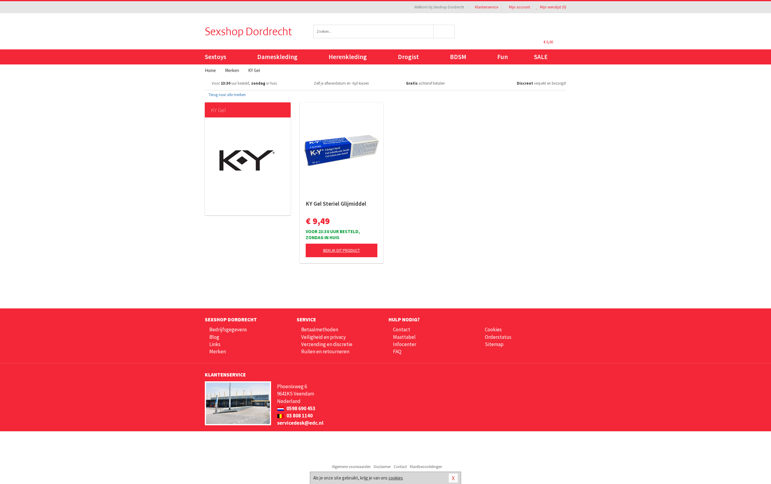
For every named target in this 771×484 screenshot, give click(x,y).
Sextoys (215, 57)
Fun (502, 57)
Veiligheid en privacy (323, 337)
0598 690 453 (300, 408)
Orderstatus (498, 337)
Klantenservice (486, 7)
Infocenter (404, 344)
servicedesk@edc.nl (300, 423)
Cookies (493, 329)
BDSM (458, 57)
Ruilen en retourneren (325, 351)
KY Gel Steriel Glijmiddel (336, 203)
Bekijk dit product (341, 250)
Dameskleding (277, 57)
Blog (214, 337)
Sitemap (494, 344)
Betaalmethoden (319, 329)
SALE (541, 57)
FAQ (397, 351)
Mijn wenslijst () (552, 7)
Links (214, 344)
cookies (396, 478)
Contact (401, 329)
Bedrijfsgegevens (228, 329)
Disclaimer (382, 466)
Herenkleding (348, 57)
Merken (217, 351)
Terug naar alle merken (227, 94)
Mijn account (519, 7)
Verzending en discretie (326, 344)
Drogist (408, 57)
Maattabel (404, 337)
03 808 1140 (299, 415)
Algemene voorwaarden (351, 466)
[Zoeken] (444, 31)
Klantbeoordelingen (426, 466)
